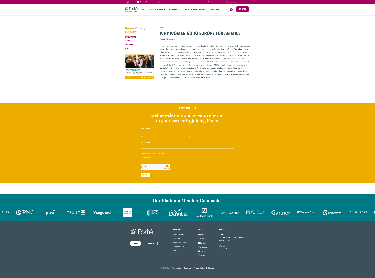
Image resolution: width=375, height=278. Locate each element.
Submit (145, 175)
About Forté (215, 9)
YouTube (203, 251)
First (142, 136)
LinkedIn (203, 243)
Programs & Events (156, 9)
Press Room (177, 238)
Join (142, 9)
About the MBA (173, 9)
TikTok (202, 255)
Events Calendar (178, 234)
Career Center (189, 9)
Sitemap (211, 268)
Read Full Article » (203, 78)
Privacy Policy (199, 268)
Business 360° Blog (179, 242)
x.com (202, 239)
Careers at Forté (178, 246)
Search (226, 10)
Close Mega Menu (249, 22)
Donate (242, 9)
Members (202, 9)
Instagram (203, 247)
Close (373, 2)
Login (231, 9)
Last (189, 136)
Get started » (231, 2)
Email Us (187, 268)
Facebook (203, 235)
